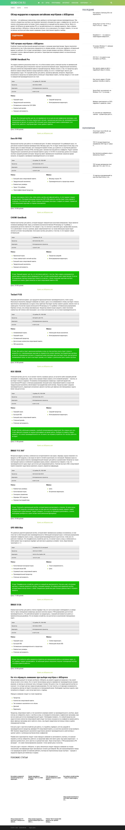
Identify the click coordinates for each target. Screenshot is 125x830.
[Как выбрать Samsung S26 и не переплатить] (87, 17)
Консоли (75, 3)
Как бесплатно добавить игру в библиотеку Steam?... (102, 154)
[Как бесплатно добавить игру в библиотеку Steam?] (87, 157)
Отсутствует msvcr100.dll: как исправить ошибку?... (102, 132)
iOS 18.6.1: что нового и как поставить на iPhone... (101, 58)
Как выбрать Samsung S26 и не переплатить (102, 13)
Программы (56, 3)
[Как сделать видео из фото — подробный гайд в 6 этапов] (87, 72)
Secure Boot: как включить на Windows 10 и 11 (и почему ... (102, 91)
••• (90, 3)
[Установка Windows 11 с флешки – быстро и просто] (87, 50)
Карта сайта (32, 827)
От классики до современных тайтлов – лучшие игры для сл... (103, 113)
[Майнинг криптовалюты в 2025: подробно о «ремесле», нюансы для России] (87, 105)
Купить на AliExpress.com (45, 133)
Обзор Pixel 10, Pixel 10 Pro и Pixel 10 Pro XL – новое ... (102, 24)
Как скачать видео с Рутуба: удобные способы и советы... (102, 80)
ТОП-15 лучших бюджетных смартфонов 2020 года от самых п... (103, 143)
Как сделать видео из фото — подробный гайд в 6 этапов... (102, 69)
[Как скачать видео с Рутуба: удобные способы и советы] (87, 83)
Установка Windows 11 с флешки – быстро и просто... (103, 47)
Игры (47, 3)
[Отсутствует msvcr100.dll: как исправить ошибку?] (87, 135)
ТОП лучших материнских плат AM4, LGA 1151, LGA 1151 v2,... (102, 165)
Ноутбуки (84, 3)
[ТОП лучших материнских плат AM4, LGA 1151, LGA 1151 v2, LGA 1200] (87, 168)
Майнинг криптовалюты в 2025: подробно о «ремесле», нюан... (102, 102)
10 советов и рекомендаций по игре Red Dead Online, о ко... (102, 176)
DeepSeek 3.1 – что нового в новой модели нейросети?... (101, 35)
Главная (13, 7)
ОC (42, 3)
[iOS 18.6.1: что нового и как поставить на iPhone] (87, 61)
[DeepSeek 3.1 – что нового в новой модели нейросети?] (87, 39)
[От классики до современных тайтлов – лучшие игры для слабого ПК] (87, 116)
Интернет (65, 3)
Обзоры (19, 7)
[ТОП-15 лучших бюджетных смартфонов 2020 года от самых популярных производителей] (87, 146)
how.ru (18, 2)
